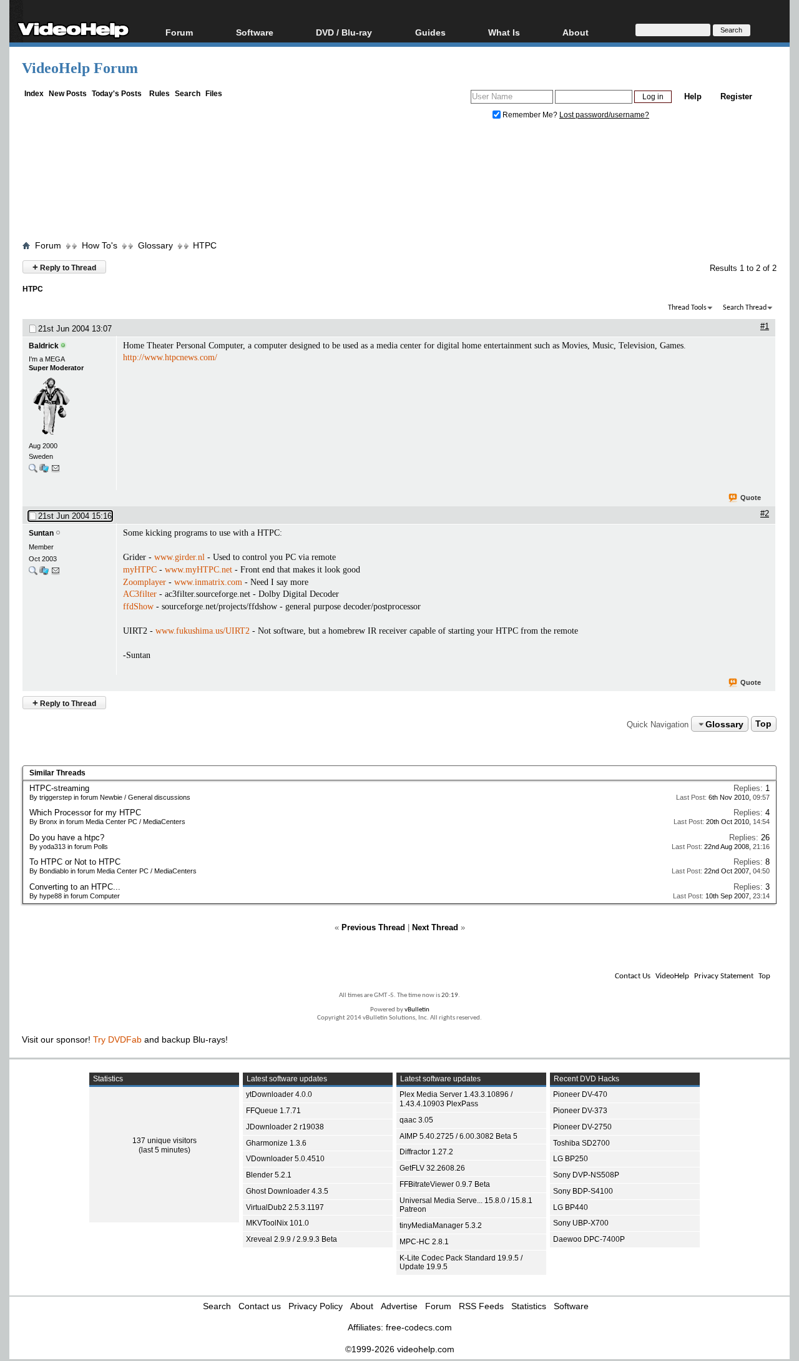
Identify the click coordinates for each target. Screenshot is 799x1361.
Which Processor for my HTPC (85, 812)
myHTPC (140, 569)
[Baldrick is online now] (69, 407)
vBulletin (416, 1009)
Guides (430, 32)
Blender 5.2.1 (269, 1175)
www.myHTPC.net (198, 569)
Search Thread (745, 308)
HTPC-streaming (59, 788)
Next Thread (435, 927)
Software (254, 32)
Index (34, 93)
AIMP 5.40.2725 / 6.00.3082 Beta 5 (458, 1136)
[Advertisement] (399, 182)
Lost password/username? (604, 115)
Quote (750, 497)
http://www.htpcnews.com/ (170, 357)
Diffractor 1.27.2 (426, 1151)
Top (763, 724)
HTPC (205, 245)
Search (187, 93)
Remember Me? (530, 115)
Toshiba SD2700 (581, 1143)
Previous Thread (373, 927)
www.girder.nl (179, 557)
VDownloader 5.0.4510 (285, 1158)
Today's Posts (117, 93)
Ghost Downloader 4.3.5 (287, 1191)
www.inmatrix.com (208, 582)
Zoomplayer (144, 582)
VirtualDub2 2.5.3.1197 (285, 1207)
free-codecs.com (419, 1327)
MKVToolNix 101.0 (277, 1223)
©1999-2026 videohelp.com (399, 1349)
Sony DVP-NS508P (586, 1175)
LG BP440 (570, 1207)
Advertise (399, 1306)
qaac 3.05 (416, 1120)
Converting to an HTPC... (74, 887)
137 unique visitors (164, 1140)
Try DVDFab (117, 1039)
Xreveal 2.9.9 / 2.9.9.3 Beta (291, 1239)
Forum (179, 32)
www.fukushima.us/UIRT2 (202, 631)
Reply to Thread (64, 267)
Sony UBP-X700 (581, 1223)
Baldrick (44, 345)
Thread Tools (687, 308)
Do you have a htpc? (66, 837)
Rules (159, 93)
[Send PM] (56, 471)
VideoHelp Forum (80, 68)
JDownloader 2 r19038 (285, 1127)
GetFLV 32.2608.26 (432, 1168)
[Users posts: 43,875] (33, 471)
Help (693, 96)
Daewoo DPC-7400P (589, 1239)
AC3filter (140, 594)
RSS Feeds (481, 1306)
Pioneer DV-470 (580, 1094)
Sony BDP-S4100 (583, 1191)
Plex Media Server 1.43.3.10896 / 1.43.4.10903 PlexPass (456, 1099)
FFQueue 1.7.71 (273, 1110)
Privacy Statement (723, 976)
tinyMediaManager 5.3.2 (441, 1225)
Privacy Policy (315, 1306)
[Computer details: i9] (44, 471)
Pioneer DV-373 (580, 1110)
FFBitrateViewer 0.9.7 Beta (445, 1184)
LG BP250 (570, 1158)
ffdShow (138, 606)
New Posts (68, 93)
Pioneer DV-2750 (582, 1127)
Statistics (528, 1306)
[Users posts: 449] (33, 573)
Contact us (259, 1306)
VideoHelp (672, 976)
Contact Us (632, 976)
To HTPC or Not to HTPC (74, 862)
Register (736, 96)
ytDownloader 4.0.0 (279, 1094)
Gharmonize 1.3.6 (276, 1143)
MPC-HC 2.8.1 (424, 1241)
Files (213, 93)
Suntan (41, 533)
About (361, 1306)
